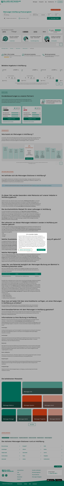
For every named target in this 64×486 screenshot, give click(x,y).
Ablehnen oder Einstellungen (25, 249)
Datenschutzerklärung (34, 251)
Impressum (28, 251)
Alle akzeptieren (41, 249)
